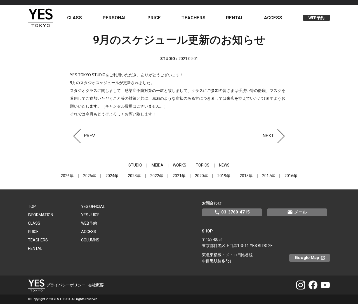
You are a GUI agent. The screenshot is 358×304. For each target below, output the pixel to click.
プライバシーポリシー (66, 285)
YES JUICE (90, 215)
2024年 (111, 176)
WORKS (179, 165)
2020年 (201, 176)
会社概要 (96, 285)
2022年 (156, 176)
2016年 (290, 176)
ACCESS (273, 17)
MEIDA (157, 165)
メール (297, 212)
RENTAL (234, 17)
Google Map (312, 257)
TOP (32, 206)
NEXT (268, 135)
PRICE (154, 17)
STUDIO (135, 165)
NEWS (224, 165)
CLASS (74, 17)
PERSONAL (115, 17)
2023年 (134, 176)
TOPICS (202, 165)
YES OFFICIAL (93, 206)
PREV (89, 135)
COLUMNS (90, 240)
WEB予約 (316, 18)
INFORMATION (40, 215)
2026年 (67, 176)
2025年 (89, 176)
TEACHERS (194, 17)
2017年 (268, 176)
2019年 (223, 176)
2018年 (246, 176)
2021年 (179, 176)
